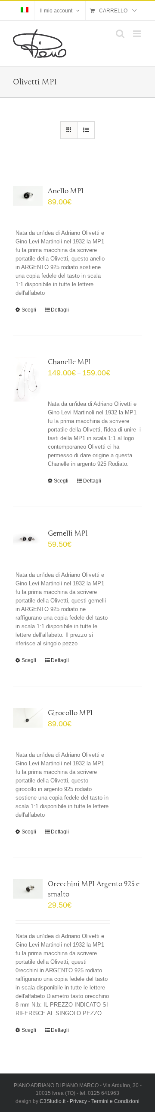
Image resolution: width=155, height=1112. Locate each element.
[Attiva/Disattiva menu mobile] (137, 33)
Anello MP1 (66, 191)
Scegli (29, 310)
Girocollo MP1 (70, 713)
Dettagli (60, 310)
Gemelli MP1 (68, 533)
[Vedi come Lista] (86, 130)
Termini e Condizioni (115, 1101)
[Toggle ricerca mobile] (120, 33)
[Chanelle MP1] (28, 379)
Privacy (78, 1101)
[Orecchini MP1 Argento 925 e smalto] (28, 889)
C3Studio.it (52, 1101)
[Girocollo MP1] (28, 718)
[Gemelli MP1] (28, 538)
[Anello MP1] (28, 196)
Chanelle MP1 (69, 362)
